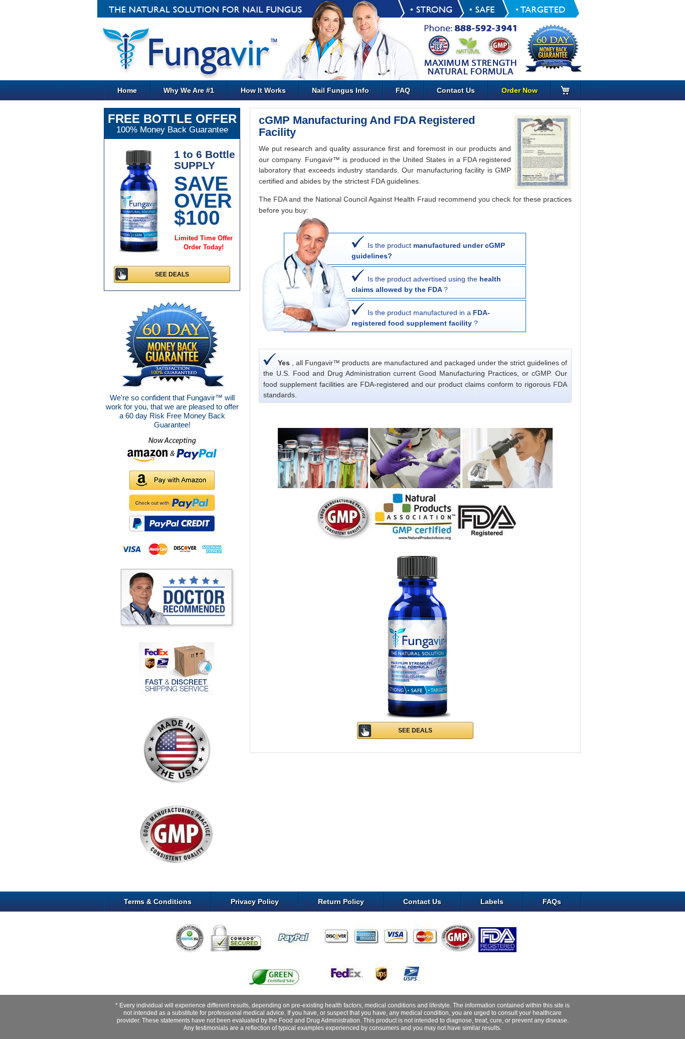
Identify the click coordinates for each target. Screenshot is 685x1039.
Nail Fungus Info (340, 90)
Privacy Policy (255, 902)
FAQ (403, 90)
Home (127, 90)
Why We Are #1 (188, 90)
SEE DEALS (415, 730)
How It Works (263, 90)
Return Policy (341, 902)
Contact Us (456, 90)
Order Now (519, 90)
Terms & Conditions (158, 902)
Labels (491, 902)
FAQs (552, 902)
